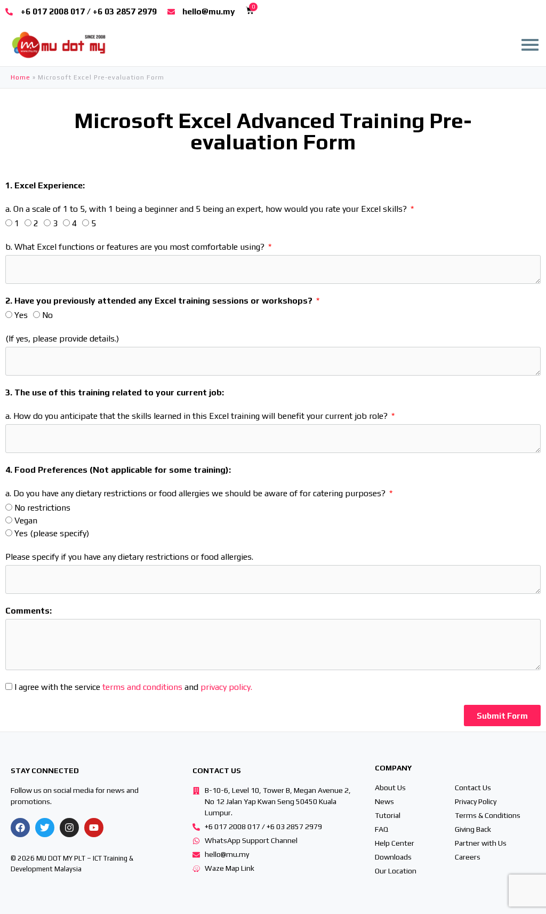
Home (20, 77)
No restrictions (42, 508)
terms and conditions (142, 687)
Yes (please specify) (51, 533)
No (47, 315)
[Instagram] (69, 827)
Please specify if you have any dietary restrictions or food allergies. (129, 557)
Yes (21, 315)
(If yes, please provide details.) (62, 338)
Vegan (25, 520)
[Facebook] (20, 827)
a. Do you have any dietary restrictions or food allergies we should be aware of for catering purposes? (196, 493)
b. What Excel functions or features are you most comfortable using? (136, 247)
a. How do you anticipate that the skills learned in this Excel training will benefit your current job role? (197, 416)
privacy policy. (226, 687)
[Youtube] (93, 827)
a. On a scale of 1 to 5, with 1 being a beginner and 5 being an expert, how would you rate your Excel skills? (207, 209)
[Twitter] (44, 827)
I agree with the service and (133, 687)
